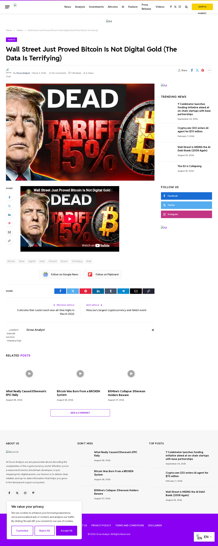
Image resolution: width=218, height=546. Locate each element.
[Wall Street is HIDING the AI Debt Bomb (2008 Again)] (168, 152)
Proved (53, 261)
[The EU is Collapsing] (168, 171)
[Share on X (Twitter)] (197, 70)
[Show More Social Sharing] (209, 70)
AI (123, 6)
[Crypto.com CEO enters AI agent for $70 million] (168, 133)
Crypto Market (202, 7)
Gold (42, 261)
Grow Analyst (23, 73)
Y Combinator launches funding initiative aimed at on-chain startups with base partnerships (194, 109)
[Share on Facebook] (191, 70)
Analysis (80, 6)
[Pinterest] (9, 223)
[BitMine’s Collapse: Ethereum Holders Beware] (131, 374)
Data (21, 261)
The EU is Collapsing (189, 166)
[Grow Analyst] (35, 7)
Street (64, 261)
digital (31, 261)
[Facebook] (9, 197)
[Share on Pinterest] (202, 70)
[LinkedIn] (9, 214)
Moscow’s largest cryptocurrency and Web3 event (116, 310)
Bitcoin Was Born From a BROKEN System (78, 393)
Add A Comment (80, 412)
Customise (22, 530)
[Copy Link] (9, 240)
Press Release (146, 6)
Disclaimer (155, 525)
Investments (96, 6)
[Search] (186, 7)
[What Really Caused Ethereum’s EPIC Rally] (29, 374)
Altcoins (113, 6)
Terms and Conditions (129, 525)
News (67, 6)
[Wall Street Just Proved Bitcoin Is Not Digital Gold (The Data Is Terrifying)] (80, 132)
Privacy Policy (101, 525)
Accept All (66, 530)
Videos (160, 6)
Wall (89, 261)
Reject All (44, 530)
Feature (133, 6)
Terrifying (77, 261)
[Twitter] (9, 206)
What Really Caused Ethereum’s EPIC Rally (26, 393)
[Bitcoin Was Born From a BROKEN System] (80, 374)
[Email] (9, 232)
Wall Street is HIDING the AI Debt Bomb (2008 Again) (194, 149)
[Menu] (7, 7)
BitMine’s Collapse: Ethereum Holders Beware (126, 393)
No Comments (59, 73)
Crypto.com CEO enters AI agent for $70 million (193, 129)
